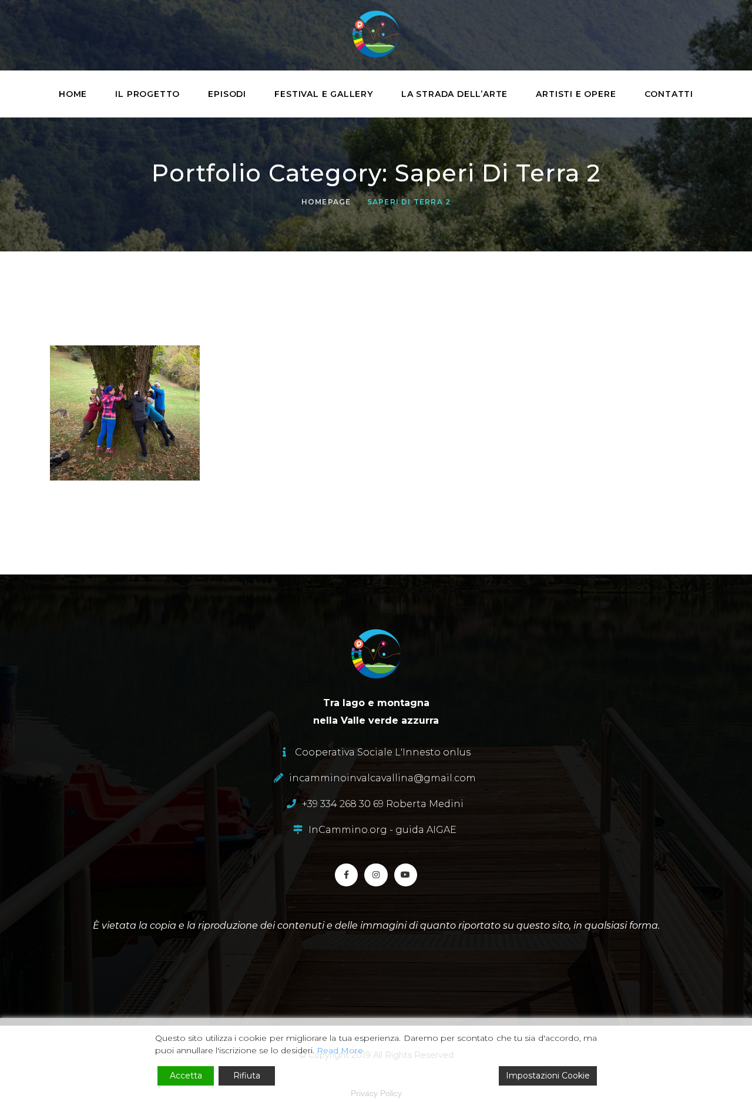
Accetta (186, 1075)
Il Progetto (147, 94)
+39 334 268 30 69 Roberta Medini (383, 803)
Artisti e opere (576, 94)
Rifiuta (246, 1075)
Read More (340, 1050)
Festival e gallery (323, 94)
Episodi (227, 94)
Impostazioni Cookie (548, 1075)
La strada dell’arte (454, 94)
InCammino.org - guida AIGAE (382, 829)
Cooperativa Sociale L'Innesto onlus (383, 752)
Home (73, 94)
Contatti (668, 94)
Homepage (326, 201)
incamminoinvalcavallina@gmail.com (382, 778)
